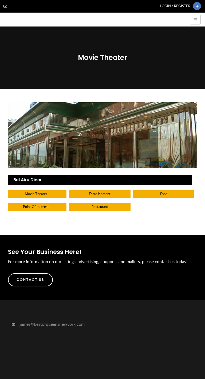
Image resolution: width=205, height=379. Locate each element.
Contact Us (30, 279)
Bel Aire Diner (27, 180)
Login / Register (175, 6)
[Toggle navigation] (195, 19)
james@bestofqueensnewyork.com (52, 324)
